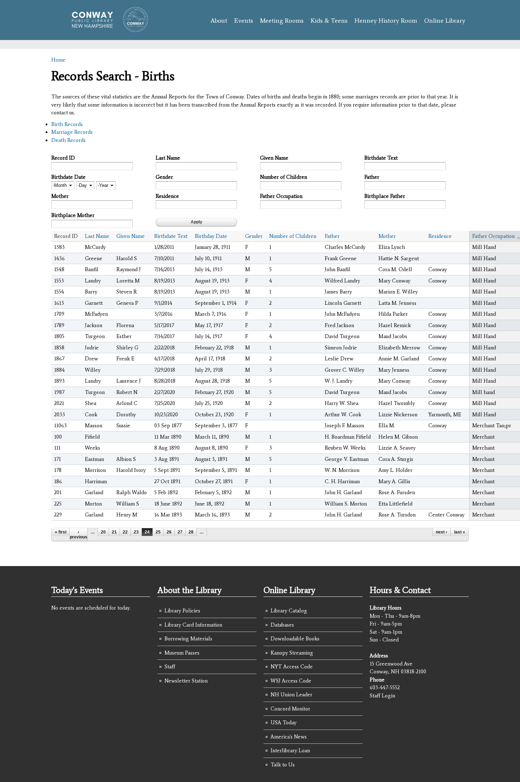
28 (191, 532)
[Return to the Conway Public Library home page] (107, 29)
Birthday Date (211, 236)
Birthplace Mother (72, 215)
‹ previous (78, 535)
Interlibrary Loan (290, 750)
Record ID (63, 158)
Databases (282, 625)
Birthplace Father (384, 196)
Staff (169, 666)
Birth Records (67, 124)
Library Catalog (289, 610)
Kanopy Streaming (292, 653)
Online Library (444, 20)
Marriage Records (72, 132)
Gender (164, 177)
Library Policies (182, 610)
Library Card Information (193, 625)
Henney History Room (385, 20)
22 (125, 532)
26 (169, 532)
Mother (60, 196)
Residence (167, 196)
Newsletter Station (186, 681)
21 (114, 532)
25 (158, 532)
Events (243, 20)
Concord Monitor (290, 709)
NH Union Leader (291, 694)
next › (441, 532)
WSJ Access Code (291, 681)
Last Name (168, 158)
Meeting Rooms (282, 20)
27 (180, 532)
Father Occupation (281, 196)
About (218, 20)
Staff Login (382, 695)
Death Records (68, 140)
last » (459, 532)
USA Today (283, 722)
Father (371, 177)
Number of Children (283, 177)
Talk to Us (283, 764)
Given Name (274, 158)
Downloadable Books (295, 638)
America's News (289, 737)
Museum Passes (182, 653)
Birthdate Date (68, 177)
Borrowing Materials (188, 638)
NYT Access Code (292, 666)
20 (103, 532)
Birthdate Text (381, 158)
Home (58, 60)
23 (136, 532)
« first (61, 532)
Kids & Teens (329, 20)
